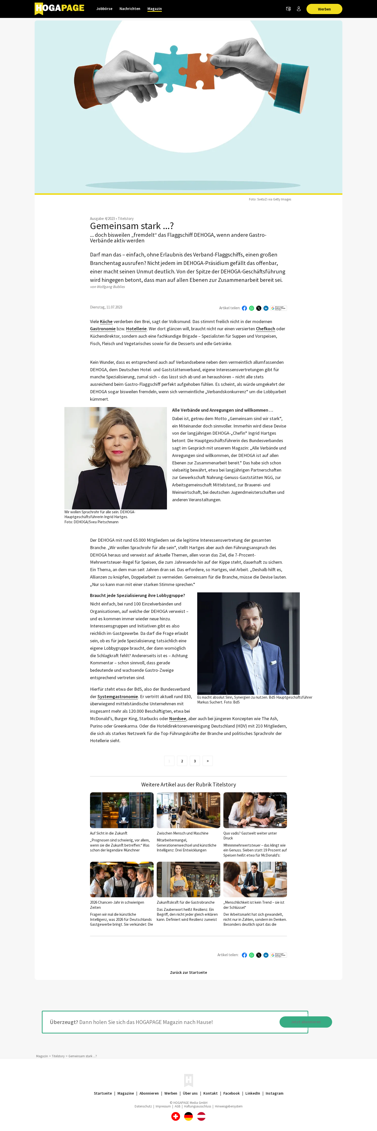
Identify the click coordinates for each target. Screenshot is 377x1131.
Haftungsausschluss (197, 1106)
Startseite (103, 1093)
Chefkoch (265, 329)
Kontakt (210, 1093)
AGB (177, 1106)
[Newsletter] (288, 9)
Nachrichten (130, 8)
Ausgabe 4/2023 (102, 218)
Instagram (274, 1093)
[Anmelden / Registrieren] (299, 9)
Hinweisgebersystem (229, 1106)
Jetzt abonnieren (306, 1022)
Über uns (190, 1093)
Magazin (154, 8)
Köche (106, 321)
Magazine (125, 1093)
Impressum (163, 1106)
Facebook (231, 1093)
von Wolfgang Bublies (107, 286)
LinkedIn (252, 1093)
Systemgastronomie (117, 696)
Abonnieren (149, 1093)
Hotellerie (136, 329)
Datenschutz (143, 1106)
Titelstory (126, 218)
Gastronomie (103, 329)
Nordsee (177, 718)
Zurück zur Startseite (188, 972)
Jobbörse (104, 8)
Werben (324, 9)
